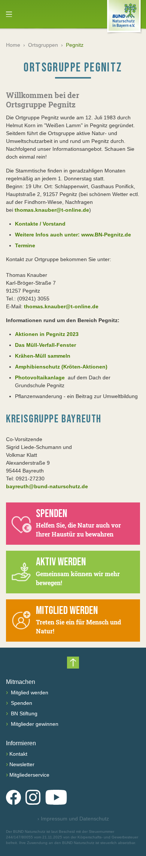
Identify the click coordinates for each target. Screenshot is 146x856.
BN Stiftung (23, 713)
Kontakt (18, 754)
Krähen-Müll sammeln (42, 356)
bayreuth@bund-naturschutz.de (47, 486)
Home (13, 45)
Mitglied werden (28, 693)
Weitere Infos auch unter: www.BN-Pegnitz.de (73, 235)
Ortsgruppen (43, 45)
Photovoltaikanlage (40, 377)
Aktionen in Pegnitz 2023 (47, 334)
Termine (25, 245)
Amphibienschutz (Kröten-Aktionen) (61, 367)
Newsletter (21, 764)
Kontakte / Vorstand (40, 224)
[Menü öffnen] (9, 14)
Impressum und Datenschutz (73, 819)
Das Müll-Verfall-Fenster (45, 345)
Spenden (20, 703)
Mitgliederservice (29, 775)
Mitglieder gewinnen (33, 724)
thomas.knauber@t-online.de (52, 210)
